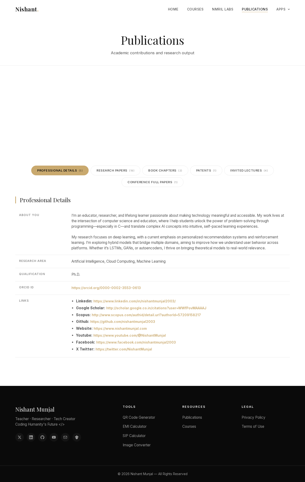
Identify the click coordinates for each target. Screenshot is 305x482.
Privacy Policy (253, 417)
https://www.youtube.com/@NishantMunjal (129, 335)
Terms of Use (253, 426)
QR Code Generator (139, 417)
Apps (280, 9)
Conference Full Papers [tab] (152, 182)
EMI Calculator (135, 426)
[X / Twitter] (19, 437)
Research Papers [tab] (115, 170)
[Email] (65, 437)
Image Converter (137, 445)
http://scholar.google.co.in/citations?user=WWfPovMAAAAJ (156, 308)
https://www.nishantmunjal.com (120, 328)
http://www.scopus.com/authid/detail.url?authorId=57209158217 (146, 315)
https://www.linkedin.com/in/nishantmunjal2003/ (134, 301)
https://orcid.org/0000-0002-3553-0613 (106, 288)
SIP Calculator (134, 435)
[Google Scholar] (76, 437)
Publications (255, 9)
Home (173, 9)
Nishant (27, 9)
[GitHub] (42, 437)
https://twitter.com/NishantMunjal (124, 349)
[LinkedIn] (31, 437)
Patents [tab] (206, 170)
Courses (195, 9)
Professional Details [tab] (60, 170)
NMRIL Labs (222, 9)
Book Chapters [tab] (165, 170)
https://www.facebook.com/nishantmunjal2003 (136, 342)
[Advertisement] (152, 101)
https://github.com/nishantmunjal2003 (122, 322)
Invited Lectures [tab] (249, 170)
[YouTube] (54, 437)
